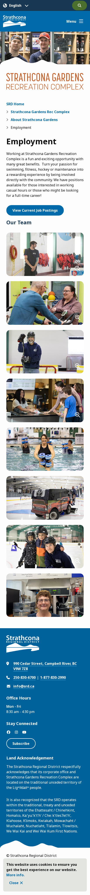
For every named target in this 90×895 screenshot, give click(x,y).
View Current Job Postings (35, 210)
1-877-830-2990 (53, 677)
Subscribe (20, 743)
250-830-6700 (24, 677)
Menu (71, 21)
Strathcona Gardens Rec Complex (40, 111)
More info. (15, 875)
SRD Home (15, 104)
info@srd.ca (23, 686)
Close (14, 882)
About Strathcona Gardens (34, 119)
